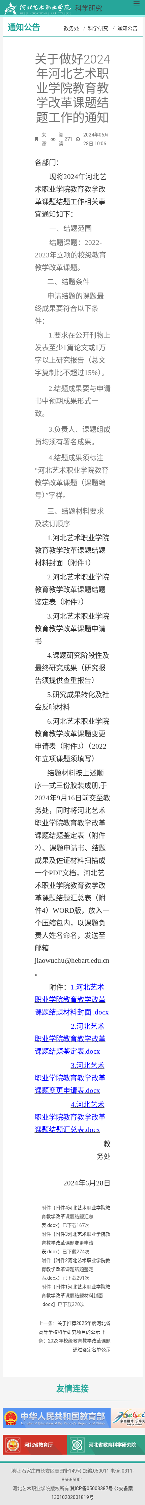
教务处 (71, 28)
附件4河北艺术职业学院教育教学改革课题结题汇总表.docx (75, 1216)
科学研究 (98, 28)
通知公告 (127, 28)
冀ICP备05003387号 (91, 1488)
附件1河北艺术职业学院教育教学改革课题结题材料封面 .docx (75, 1295)
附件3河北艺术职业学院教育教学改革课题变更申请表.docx (75, 1242)
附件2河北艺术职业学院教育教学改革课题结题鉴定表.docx (75, 1269)
